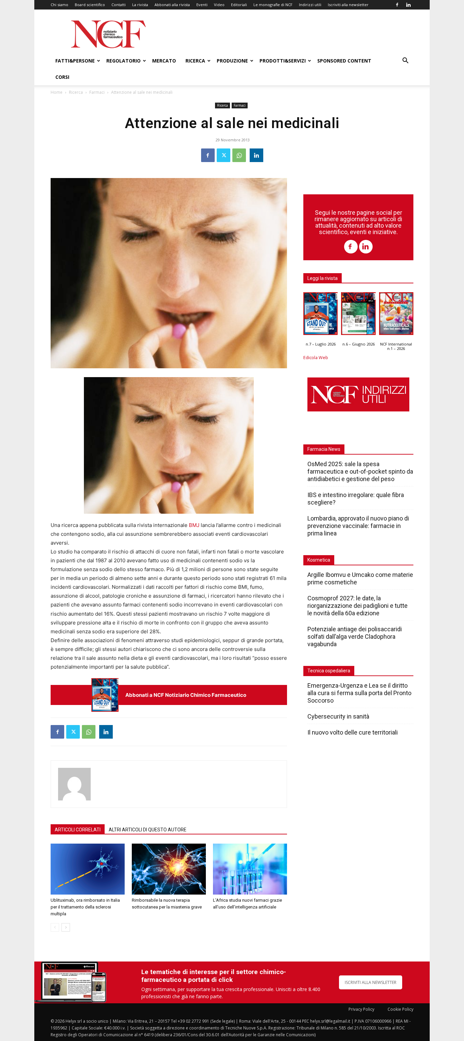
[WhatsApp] (239, 155)
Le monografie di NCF (272, 4)
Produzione (232, 60)
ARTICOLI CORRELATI (78, 829)
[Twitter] (223, 155)
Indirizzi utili (310, 4)
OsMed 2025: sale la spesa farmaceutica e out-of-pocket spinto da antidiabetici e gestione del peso (360, 471)
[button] (405, 61)
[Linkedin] (408, 5)
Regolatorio (123, 60)
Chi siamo (59, 4)
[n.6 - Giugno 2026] (358, 315)
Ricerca (195, 60)
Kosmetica (318, 560)
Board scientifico (90, 4)
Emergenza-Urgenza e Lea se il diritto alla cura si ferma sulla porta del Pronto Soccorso (359, 693)
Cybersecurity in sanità (338, 716)
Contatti (118, 4)
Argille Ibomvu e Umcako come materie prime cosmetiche (360, 578)
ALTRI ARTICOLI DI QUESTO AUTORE (147, 829)
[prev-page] (55, 927)
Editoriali (239, 4)
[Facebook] (397, 5)
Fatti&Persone (75, 60)
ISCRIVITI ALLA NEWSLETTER (370, 982)
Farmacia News (323, 449)
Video (219, 4)
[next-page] (65, 927)
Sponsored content (344, 60)
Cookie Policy (400, 1009)
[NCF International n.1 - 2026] (396, 315)
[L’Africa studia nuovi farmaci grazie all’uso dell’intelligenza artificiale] (250, 869)
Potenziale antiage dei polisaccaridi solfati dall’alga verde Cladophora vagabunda (354, 636)
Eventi (202, 4)
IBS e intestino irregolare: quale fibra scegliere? (355, 498)
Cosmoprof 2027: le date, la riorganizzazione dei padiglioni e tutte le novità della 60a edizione (357, 606)
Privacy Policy (361, 1009)
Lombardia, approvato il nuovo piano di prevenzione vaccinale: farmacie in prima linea (358, 526)
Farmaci (97, 92)
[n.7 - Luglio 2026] (105, 695)
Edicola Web (315, 357)
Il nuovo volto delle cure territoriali (353, 732)
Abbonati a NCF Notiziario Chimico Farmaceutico (185, 695)
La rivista (140, 4)
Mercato (164, 60)
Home (57, 92)
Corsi (62, 77)
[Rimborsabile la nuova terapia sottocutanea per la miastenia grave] (169, 869)
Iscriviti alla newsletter (348, 4)
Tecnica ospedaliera (328, 670)
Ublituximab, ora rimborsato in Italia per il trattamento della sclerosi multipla (85, 907)
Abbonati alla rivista (172, 4)
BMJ (194, 525)
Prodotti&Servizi (283, 60)
